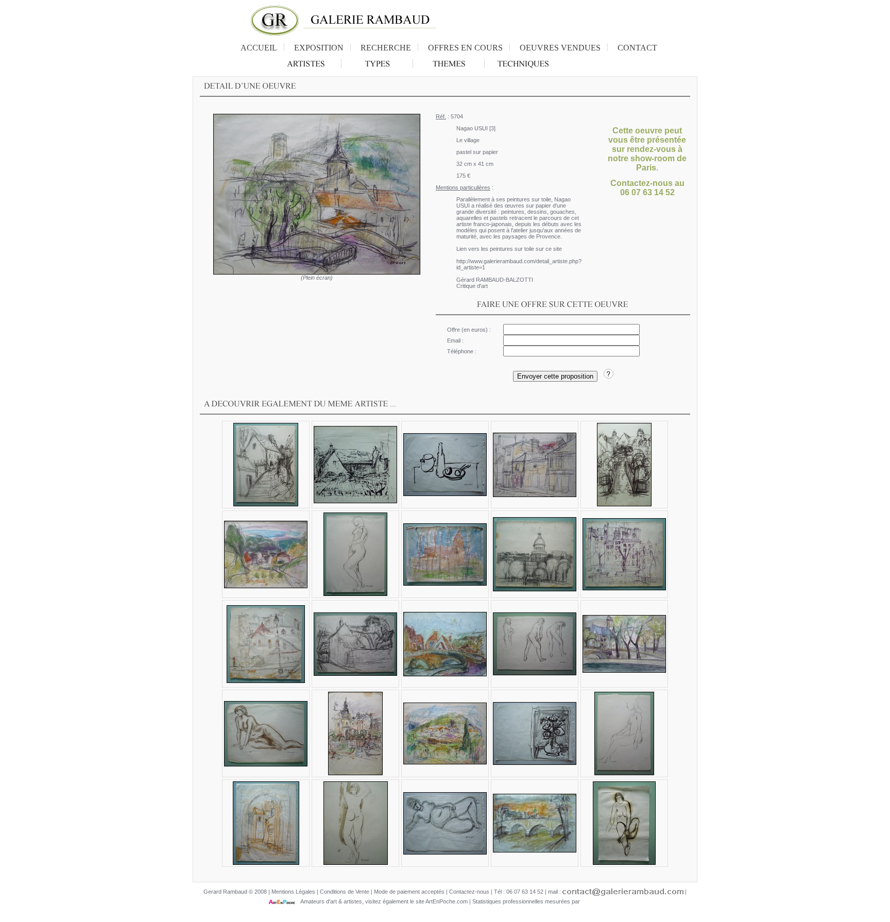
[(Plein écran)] (316, 194)
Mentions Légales (293, 892)
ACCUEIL (259, 47)
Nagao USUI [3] (475, 128)
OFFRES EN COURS (465, 47)
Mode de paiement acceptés (409, 892)
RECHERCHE (386, 47)
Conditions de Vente (344, 892)
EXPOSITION (319, 47)
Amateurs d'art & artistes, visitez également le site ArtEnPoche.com (382, 901)
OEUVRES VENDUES (560, 47)
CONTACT (637, 47)
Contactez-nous (469, 892)
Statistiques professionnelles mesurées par (526, 901)
